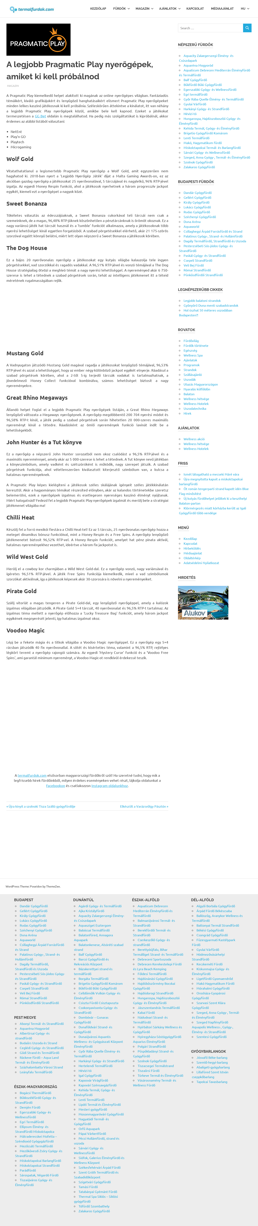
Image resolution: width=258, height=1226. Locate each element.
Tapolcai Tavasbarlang (212, 1082)
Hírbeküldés (192, 548)
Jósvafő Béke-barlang (212, 1057)
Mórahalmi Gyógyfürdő (213, 988)
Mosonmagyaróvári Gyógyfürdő (101, 1114)
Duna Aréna (192, 221)
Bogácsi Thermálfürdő (35, 1093)
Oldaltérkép (192, 558)
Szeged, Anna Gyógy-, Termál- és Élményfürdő (217, 157)
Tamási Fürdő (88, 1187)
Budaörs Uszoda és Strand (38, 1043)
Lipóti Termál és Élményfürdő (100, 1104)
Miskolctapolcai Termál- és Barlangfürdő (212, 147)
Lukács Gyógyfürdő (197, 207)
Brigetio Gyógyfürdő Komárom (206, 133)
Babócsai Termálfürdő (94, 930)
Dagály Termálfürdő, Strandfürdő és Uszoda (215, 241)
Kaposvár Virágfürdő (93, 1080)
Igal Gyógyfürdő (90, 1075)
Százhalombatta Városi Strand (41, 1067)
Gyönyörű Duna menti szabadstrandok (211, 305)
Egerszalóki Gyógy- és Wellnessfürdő (210, 89)
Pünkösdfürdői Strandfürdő (203, 275)
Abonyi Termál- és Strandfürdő (42, 1023)
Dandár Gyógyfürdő (198, 192)
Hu (243, 8)
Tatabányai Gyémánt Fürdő (98, 1191)
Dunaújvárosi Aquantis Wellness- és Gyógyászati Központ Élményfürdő (98, 1041)
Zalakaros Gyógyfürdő (199, 167)
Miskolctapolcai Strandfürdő (40, 1165)
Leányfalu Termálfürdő (36, 1072)
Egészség (190, 350)
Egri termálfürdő (195, 94)
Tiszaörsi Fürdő (148, 1070)
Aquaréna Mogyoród (198, 65)
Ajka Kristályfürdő (91, 911)
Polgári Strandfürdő (152, 1046)
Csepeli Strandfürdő (198, 260)
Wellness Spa (193, 355)
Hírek (187, 413)
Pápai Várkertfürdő (92, 1133)
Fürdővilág (191, 341)
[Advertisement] (87, 316)
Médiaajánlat (222, 8)
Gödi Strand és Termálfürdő (39, 1052)
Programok (192, 365)
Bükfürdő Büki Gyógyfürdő (203, 85)
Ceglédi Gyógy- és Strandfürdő (42, 1048)
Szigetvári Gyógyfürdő (95, 1182)
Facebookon (55, 785)
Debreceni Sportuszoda (154, 959)
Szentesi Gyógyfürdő (212, 1037)
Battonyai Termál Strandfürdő (218, 925)
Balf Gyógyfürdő (195, 80)
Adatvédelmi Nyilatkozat (201, 563)
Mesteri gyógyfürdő (93, 1109)
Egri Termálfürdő (32, 1122)
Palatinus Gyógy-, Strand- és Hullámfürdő (213, 236)
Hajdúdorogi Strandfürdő (155, 993)
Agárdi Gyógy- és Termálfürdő (100, 906)
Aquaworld (191, 226)
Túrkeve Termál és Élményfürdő (160, 1075)
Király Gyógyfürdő (196, 202)
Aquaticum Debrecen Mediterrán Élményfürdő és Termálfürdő (153, 911)
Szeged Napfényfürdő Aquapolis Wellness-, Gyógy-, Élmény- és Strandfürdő (212, 1027)
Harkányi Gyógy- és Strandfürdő (206, 109)
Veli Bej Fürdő (194, 265)
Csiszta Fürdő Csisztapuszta (98, 1003)
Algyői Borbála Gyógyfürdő (216, 906)
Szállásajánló (193, 374)
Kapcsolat (195, 8)
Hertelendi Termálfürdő (95, 1066)
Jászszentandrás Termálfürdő (159, 1007)
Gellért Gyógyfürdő (197, 197)
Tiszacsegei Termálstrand (156, 1066)
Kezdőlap (98, 8)
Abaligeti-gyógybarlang (213, 1067)
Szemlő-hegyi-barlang (212, 1062)
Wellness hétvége (196, 399)
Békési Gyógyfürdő (210, 930)
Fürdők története (196, 345)
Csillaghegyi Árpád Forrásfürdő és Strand (213, 231)
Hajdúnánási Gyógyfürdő (155, 978)
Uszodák (190, 379)
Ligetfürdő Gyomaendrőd (215, 978)
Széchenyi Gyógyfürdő (200, 217)
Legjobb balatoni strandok (202, 300)
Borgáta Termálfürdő (93, 978)
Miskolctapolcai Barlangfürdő (40, 1160)
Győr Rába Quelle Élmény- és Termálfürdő (214, 99)
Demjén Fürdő (30, 1107)
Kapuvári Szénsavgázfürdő (98, 1085)
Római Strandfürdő (197, 270)
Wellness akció (194, 439)
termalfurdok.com (32, 775)
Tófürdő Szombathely (94, 1206)
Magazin (142, 8)
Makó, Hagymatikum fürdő (203, 143)
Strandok (190, 370)
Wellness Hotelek (196, 403)
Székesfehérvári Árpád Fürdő (100, 1167)
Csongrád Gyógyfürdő (212, 935)
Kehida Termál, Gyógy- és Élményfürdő (211, 128)
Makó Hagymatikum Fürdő (215, 983)
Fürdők (119, 8)
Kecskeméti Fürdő (210, 964)
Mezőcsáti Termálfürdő (36, 1146)
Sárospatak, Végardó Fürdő (39, 1175)
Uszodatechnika (195, 408)
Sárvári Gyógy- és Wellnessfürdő (207, 152)
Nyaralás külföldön (197, 389)
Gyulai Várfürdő (195, 104)
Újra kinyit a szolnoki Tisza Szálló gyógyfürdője (41, 806)
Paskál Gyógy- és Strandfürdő (205, 255)
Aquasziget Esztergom (95, 925)
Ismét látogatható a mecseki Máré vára (211, 474)
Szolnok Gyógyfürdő (198, 162)
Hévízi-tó (190, 114)
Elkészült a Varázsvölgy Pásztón (143, 806)
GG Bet (40, 116)
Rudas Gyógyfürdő (197, 212)
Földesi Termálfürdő (152, 974)
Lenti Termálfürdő (196, 138)
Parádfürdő (28, 1170)
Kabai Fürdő (146, 1012)
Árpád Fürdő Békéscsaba (214, 911)
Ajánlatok (168, 8)
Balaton (189, 394)
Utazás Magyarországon (201, 384)
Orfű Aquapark (89, 1129)
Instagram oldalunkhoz (110, 785)
